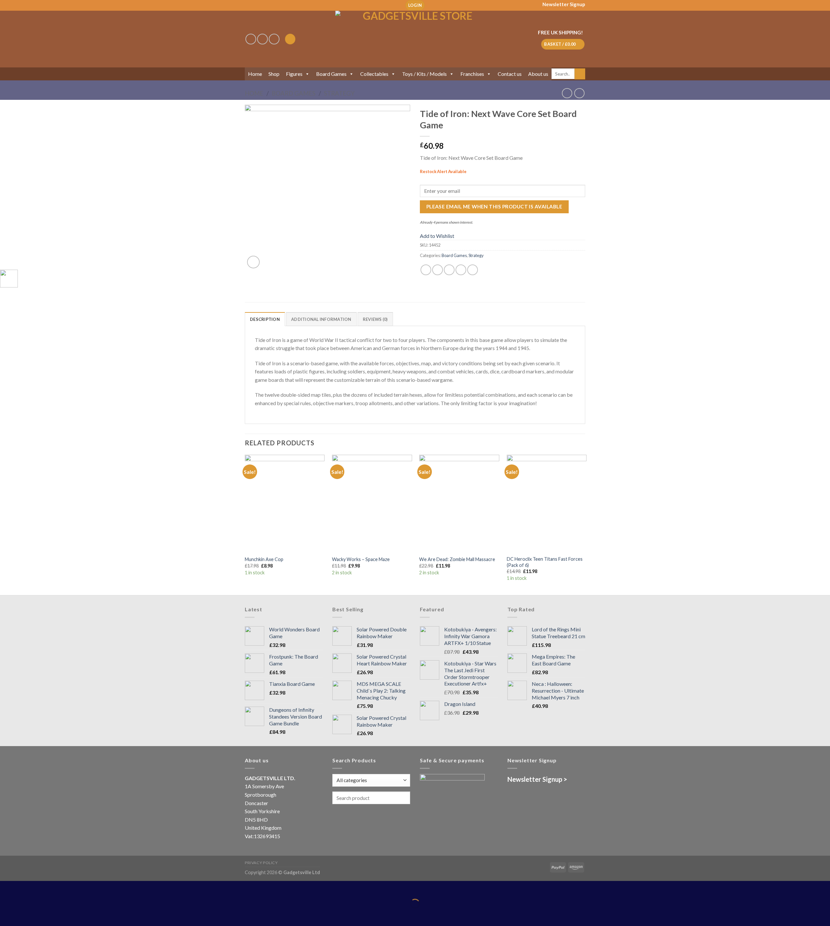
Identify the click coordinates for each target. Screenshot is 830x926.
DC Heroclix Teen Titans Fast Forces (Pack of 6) (545, 562)
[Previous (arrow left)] (6, 914)
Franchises (472, 74)
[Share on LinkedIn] (472, 269)
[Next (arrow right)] (25, 914)
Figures (294, 74)
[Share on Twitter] (437, 269)
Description (265, 319)
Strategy (339, 93)
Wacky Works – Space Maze (361, 559)
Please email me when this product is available (494, 206)
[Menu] (290, 39)
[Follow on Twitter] (274, 39)
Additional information (321, 319)
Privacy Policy (261, 862)
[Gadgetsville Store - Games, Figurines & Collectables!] (415, 39)
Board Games (331, 74)
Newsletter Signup (563, 4)
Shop (273, 74)
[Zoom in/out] (25, 887)
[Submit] (580, 73)
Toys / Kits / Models (424, 74)
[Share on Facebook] (426, 269)
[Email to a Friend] (449, 269)
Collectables (374, 74)
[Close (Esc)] (6, 887)
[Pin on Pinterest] (461, 269)
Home (255, 74)
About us (538, 74)
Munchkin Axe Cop (264, 559)
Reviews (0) (375, 319)
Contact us (510, 74)
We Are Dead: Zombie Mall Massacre (457, 559)
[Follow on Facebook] (250, 39)
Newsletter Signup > (537, 779)
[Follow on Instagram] (262, 39)
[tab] (265, 319)
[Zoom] (253, 262)
